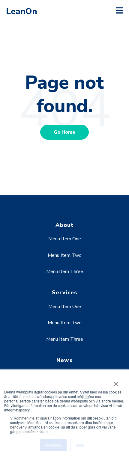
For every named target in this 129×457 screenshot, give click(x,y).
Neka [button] (79, 444)
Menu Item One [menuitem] (64, 239)
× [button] (115, 382)
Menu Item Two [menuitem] (65, 255)
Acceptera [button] (53, 444)
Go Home (64, 132)
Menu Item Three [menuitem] (64, 271)
